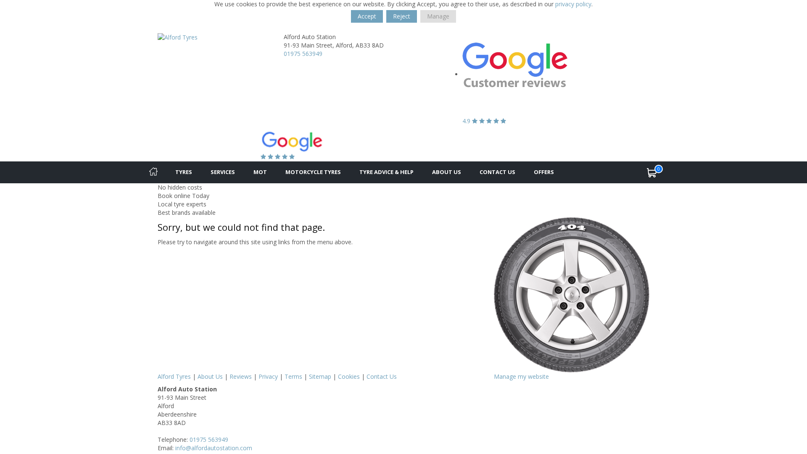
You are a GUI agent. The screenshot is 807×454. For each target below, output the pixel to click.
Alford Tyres (174, 376)
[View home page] (178, 37)
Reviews (240, 376)
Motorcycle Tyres (313, 172)
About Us (446, 172)
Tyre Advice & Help (386, 172)
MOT (260, 172)
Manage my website (521, 376)
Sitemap (320, 376)
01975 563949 (303, 54)
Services (223, 172)
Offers (544, 172)
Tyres (183, 172)
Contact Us (497, 172)
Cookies (349, 376)
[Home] (153, 172)
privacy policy (573, 4)
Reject (401, 16)
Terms (293, 376)
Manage (438, 16)
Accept (367, 16)
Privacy (268, 376)
